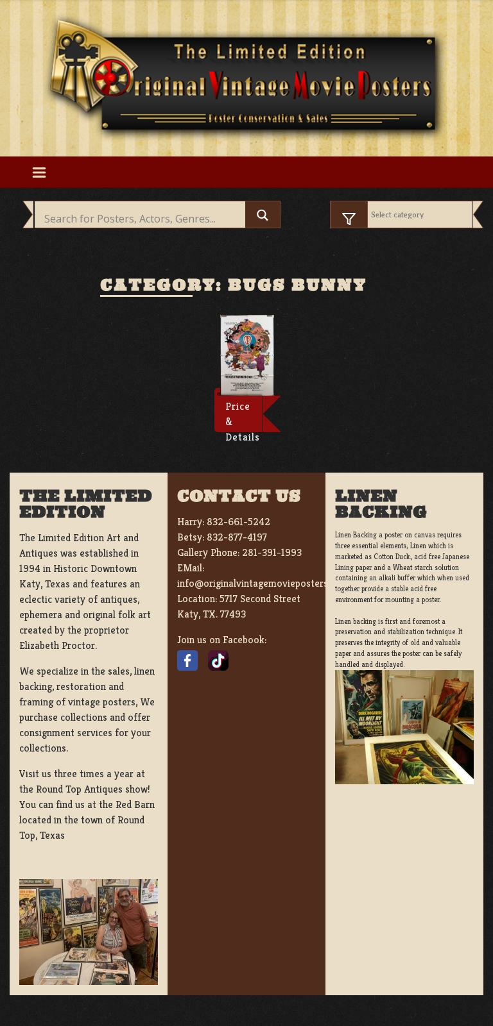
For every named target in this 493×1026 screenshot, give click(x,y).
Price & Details (242, 416)
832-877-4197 (237, 537)
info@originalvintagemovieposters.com (263, 583)
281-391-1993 (272, 552)
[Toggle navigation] (39, 171)
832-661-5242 (238, 521)
